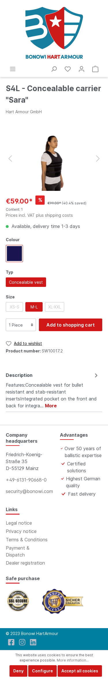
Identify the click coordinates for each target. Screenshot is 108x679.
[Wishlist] (68, 69)
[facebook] (11, 642)
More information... (73, 660)
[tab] (52, 390)
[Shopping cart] (95, 69)
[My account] (81, 69)
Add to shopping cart (70, 325)
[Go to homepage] (54, 33)
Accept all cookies (79, 670)
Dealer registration (25, 563)
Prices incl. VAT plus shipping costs (39, 215)
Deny (18, 670)
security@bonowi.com (29, 491)
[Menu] (13, 69)
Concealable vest (26, 282)
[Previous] (10, 158)
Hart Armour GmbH (24, 111)
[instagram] (22, 642)
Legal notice (19, 523)
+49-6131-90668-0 (26, 480)
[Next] (98, 158)
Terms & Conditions (27, 539)
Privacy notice (21, 531)
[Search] (54, 69)
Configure (42, 670)
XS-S (14, 306)
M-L (34, 306)
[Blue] (14, 253)
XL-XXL (54, 306)
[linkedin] (33, 642)
